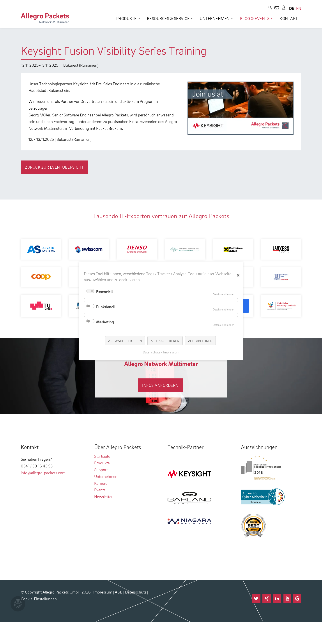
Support (101, 469)
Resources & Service (168, 18)
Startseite (102, 456)
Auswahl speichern (125, 341)
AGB (118, 591)
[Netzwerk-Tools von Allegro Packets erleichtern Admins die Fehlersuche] (45, 18)
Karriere (100, 483)
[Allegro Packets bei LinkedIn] (277, 598)
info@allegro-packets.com (43, 472)
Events (100, 489)
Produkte (126, 18)
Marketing (105, 321)
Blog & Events (255, 18)
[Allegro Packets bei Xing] (266, 598)
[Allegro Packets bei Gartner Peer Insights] (297, 598)
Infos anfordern (160, 385)
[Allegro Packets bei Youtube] (287, 598)
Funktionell (105, 306)
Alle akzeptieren (165, 341)
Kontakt (289, 18)
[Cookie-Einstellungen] (18, 603)
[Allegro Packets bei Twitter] (256, 598)
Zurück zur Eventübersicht (54, 166)
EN (298, 8)
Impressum (102, 591)
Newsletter (103, 496)
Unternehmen (215, 18)
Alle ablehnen (200, 341)
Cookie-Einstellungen (39, 598)
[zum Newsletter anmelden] (276, 8)
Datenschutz (135, 591)
